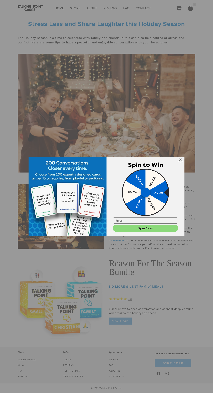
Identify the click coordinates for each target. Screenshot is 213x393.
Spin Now (145, 228)
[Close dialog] (180, 159)
